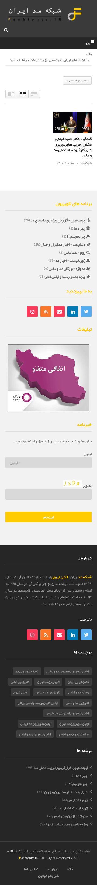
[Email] (59, 311)
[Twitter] (86, 311)
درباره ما (52, 869)
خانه (89, 55)
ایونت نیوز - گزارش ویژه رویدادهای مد (58, 220)
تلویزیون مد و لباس (48, 692)
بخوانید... (85, 619)
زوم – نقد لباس (77, 800)
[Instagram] (32, 311)
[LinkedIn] (72, 311)
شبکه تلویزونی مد (26, 671)
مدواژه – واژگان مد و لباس (70, 816)
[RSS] (45, 311)
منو (87, 43)
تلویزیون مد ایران (48, 682)
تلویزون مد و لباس (77, 703)
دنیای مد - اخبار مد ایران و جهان (63, 244)
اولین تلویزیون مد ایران (74, 724)
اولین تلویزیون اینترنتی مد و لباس (67, 713)
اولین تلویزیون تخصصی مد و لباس (67, 671)
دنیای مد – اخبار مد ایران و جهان (66, 792)
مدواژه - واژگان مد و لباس (67, 268)
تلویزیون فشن (20, 682)
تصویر (87, 485)
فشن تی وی (20, 692)
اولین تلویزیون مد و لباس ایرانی (38, 703)
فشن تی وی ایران (78, 682)
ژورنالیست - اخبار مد (70, 260)
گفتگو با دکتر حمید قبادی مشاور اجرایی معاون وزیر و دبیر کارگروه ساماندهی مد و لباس (73, 147)
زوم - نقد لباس (74, 252)
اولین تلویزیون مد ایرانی (35, 724)
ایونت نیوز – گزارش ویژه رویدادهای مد (61, 768)
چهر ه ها (79, 228)
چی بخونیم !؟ (76, 236)
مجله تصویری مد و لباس (74, 734)
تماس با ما (31, 869)
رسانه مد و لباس (78, 692)
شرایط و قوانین (48, 875)
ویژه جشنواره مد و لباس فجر (65, 276)
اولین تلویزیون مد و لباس (35, 734)
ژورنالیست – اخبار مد (73, 808)
